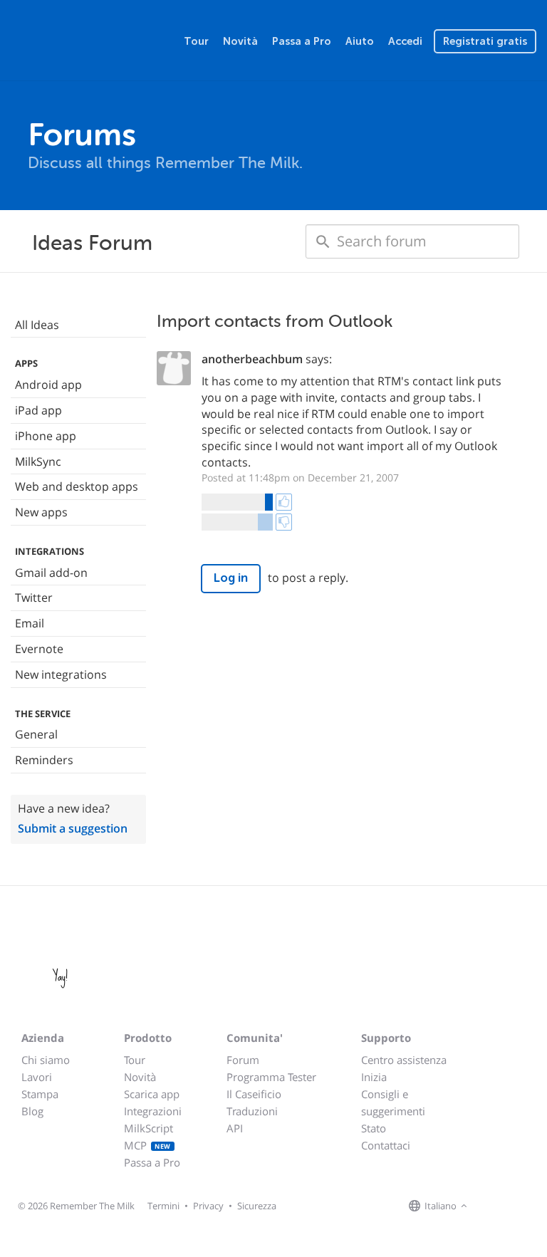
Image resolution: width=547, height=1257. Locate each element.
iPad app (38, 410)
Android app (48, 384)
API (234, 1128)
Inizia (374, 1077)
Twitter (34, 597)
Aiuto (359, 41)
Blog (32, 1111)
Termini (163, 1205)
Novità (240, 41)
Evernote (39, 649)
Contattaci (385, 1145)
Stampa (39, 1094)
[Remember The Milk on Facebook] (491, 1206)
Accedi (405, 41)
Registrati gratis (485, 41)
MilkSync (38, 461)
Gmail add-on (51, 572)
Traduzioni (252, 1111)
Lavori (36, 1077)
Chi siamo (45, 1060)
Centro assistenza (404, 1060)
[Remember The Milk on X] (511, 1206)
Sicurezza (256, 1205)
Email (29, 623)
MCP (147, 1145)
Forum (242, 1060)
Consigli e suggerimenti (393, 1102)
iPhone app (45, 436)
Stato (373, 1128)
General (36, 734)
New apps (41, 512)
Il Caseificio (253, 1094)
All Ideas (37, 325)
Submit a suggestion (72, 828)
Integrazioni (153, 1111)
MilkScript (148, 1128)
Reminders (44, 760)
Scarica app (151, 1094)
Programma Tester (271, 1077)
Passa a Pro (301, 41)
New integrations (61, 674)
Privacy (208, 1205)
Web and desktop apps (76, 486)
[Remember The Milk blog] (529, 1206)
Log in (231, 578)
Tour (196, 41)
